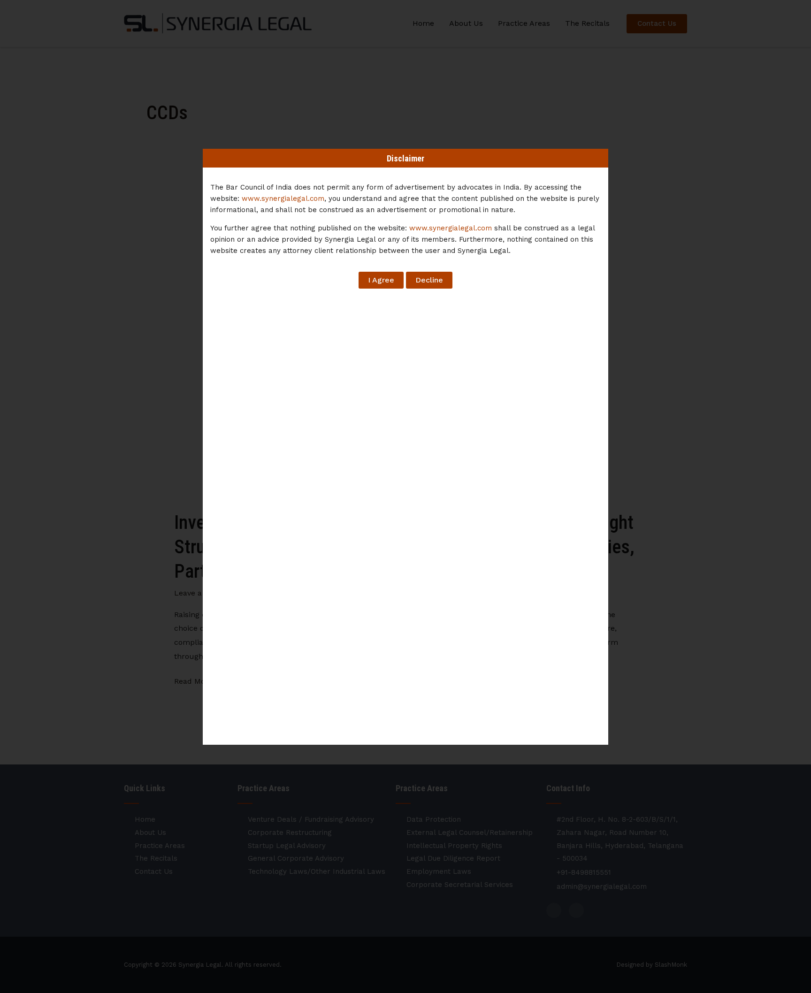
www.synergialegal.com (283, 198)
